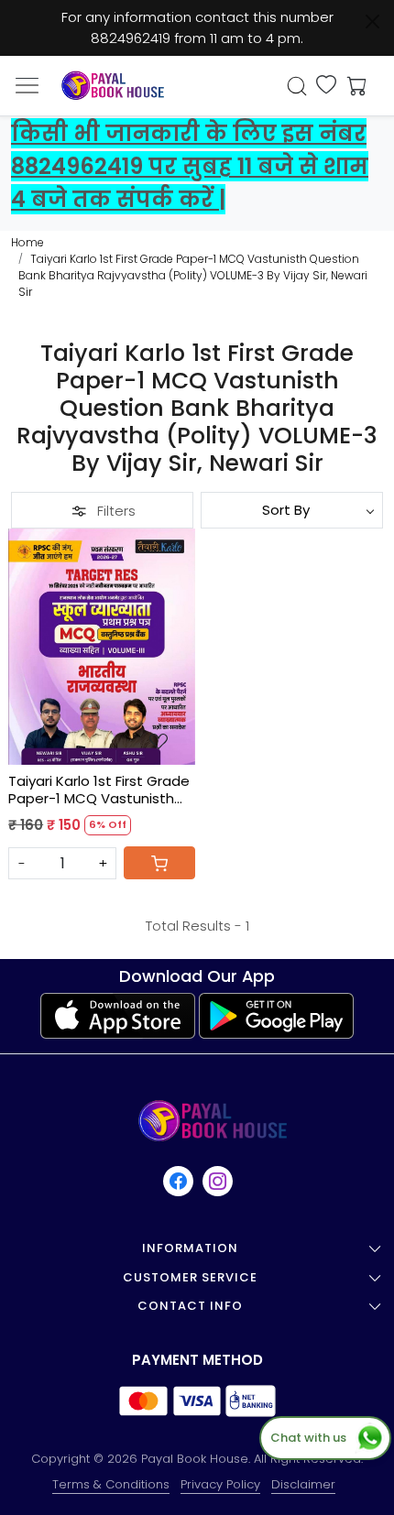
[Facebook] (179, 1181)
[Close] (372, 21)
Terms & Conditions (111, 1484)
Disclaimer (303, 1484)
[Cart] (159, 862)
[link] (297, 86)
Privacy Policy (220, 1484)
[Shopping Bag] (352, 86)
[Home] (113, 86)
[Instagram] (218, 1181)
